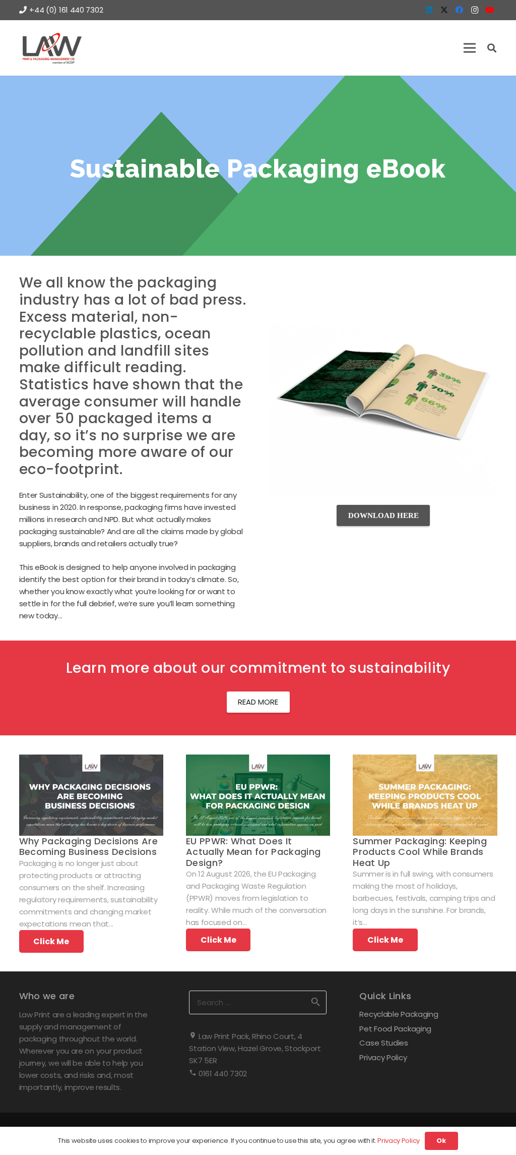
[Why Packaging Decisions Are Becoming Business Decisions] (91, 760)
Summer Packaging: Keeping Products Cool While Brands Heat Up (420, 852)
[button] (470, 48)
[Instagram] (474, 10)
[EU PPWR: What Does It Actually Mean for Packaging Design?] (258, 760)
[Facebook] (459, 10)
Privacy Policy (383, 1057)
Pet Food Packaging (395, 1028)
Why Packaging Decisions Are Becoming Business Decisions (88, 846)
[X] (444, 10)
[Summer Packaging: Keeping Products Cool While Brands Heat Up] (425, 760)
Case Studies (383, 1042)
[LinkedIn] (429, 10)
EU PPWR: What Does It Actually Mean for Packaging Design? (253, 852)
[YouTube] (489, 10)
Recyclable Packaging (398, 1014)
